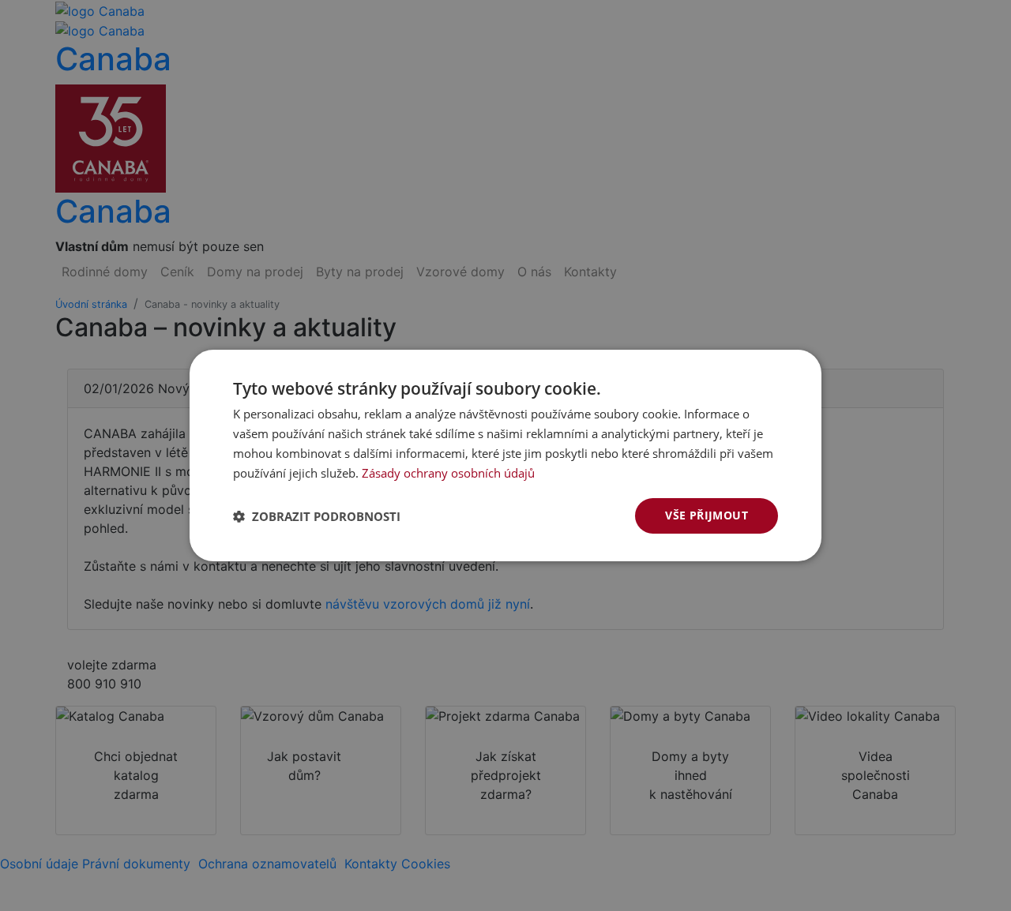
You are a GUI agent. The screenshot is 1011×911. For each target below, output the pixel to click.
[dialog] (505, 455)
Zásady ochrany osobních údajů (448, 473)
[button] (316, 516)
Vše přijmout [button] (706, 515)
